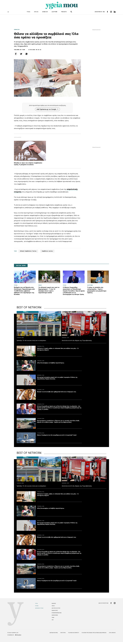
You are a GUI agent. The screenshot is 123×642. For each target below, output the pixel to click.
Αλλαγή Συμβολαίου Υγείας (28, 251)
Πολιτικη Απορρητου (73, 632)
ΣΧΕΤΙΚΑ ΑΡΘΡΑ (21, 265)
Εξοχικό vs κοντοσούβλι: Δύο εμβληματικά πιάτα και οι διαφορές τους (56, 391)
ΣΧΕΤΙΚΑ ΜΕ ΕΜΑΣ (54, 632)
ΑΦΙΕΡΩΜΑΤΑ (55, 615)
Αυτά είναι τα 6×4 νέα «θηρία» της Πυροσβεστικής (77, 340)
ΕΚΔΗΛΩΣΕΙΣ (55, 610)
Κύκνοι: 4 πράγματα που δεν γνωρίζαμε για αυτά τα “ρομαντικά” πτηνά (56, 435)
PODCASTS (64, 11)
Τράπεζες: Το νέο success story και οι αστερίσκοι (31, 340)
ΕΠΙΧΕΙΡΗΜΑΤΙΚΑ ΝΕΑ (56, 612)
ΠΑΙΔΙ (53, 617)
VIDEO (53, 605)
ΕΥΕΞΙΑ (36, 11)
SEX (52, 619)
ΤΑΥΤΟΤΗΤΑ (63, 632)
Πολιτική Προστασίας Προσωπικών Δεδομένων (94, 632)
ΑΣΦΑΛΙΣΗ (45, 11)
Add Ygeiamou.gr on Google (46, 109)
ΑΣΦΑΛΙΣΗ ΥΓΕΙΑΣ (39, 608)
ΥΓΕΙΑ (28, 11)
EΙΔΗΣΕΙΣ (54, 603)
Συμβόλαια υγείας (47, 251)
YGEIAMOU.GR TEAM (19, 49)
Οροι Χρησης (112, 632)
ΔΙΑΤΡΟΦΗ (54, 11)
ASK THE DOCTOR (56, 608)
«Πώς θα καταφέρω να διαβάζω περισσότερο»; (50, 363)
